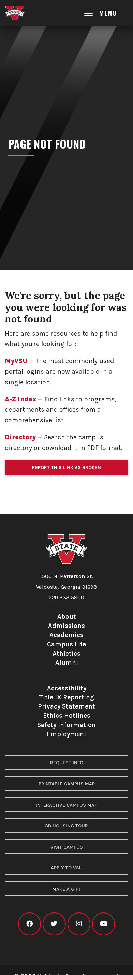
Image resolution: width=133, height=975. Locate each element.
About (66, 616)
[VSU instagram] (79, 924)
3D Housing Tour (66, 826)
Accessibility (66, 688)
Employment (67, 734)
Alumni (66, 662)
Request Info (66, 763)
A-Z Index (20, 399)
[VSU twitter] (54, 924)
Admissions (66, 625)
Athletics (66, 653)
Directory (20, 437)
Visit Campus (66, 847)
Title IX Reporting (66, 697)
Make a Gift (66, 889)
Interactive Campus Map (66, 805)
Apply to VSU (67, 868)
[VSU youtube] (103, 924)
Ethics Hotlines (66, 715)
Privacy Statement (66, 706)
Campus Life (66, 644)
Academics (66, 635)
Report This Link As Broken (66, 467)
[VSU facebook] (29, 924)
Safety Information (66, 725)
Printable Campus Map (67, 784)
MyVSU (16, 361)
